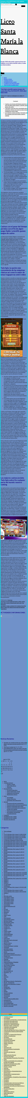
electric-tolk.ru (8, 943)
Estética (6, 1044)
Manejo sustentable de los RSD (15, 806)
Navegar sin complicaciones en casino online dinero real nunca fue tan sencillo (15, 743)
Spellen (6, 991)
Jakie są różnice (8, 966)
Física (5, 1046)
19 (5, 768)
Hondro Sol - (7, 956)
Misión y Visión (8, 79)
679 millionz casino (9, 900)
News (5, 975)
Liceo (5, 796)
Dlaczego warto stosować (11, 940)
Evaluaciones (7, 944)
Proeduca (6, 1080)
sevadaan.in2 (7, 988)
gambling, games (8, 949)
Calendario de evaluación (10, 1027)
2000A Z (6, 893)
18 (3, 768)
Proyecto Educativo (12, 790)
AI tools (6, 909)
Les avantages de (8, 971)
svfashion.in (7, 994)
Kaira (10, 1014)
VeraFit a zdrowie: (8, 1006)
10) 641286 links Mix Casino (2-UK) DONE (15, 841)
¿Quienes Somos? (8, 80)
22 (10, 768)
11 (3, 766)
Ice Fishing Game (8, 957)
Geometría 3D (7, 1047)
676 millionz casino (9, 897)
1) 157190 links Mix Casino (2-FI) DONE (14, 836)
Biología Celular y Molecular (11, 1025)
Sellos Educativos (11, 785)
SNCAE (6, 802)
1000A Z (6, 880)
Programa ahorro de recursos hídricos (17, 805)
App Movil (6, 910)
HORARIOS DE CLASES (10, 82)
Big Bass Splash (8, 921)
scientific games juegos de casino (9, 239)
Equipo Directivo (11, 799)
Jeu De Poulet (7, 968)
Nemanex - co (7, 972)
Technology (7, 996)
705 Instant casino (8, 903)
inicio (5, 1053)
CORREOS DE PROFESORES (11, 83)
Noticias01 (7, 1069)
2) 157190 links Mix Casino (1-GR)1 (13, 890)
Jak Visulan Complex (9, 965)
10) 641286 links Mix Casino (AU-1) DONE (15, 872)
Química (6, 1090)
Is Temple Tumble (8, 963)
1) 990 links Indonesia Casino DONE (13, 840)
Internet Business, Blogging (11, 962)
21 (8, 768)
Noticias (10, 600)
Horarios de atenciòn (9, 819)
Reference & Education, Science (12, 984)
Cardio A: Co (7, 928)
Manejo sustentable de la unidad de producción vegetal (16, 808)
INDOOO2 (7, 960)
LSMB (2, 97)
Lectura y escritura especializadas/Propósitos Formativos (14, 1057)
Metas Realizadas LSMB (13, 791)
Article (5, 913)
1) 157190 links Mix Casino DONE (13, 838)
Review (6, 985)
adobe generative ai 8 (9, 906)
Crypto (6, 937)
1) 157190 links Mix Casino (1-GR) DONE (15, 834)
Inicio (5, 77)
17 (1, 768)
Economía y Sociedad (9, 1040)
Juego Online (7, 969)
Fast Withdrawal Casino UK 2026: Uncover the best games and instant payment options (15, 749)
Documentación (8, 788)
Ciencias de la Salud (9, 1028)
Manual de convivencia (13, 793)
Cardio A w (7, 927)
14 (8, 766)
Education (6, 941)
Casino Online (7, 931)
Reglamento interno (12, 794)
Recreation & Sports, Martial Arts (12, 981)
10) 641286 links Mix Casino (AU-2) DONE (15, 874)
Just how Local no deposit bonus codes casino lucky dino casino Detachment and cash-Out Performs (13, 603)
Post (5, 978)
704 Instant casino (8, 902)
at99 (5, 916)
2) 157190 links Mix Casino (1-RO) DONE (15, 891)
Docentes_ (6, 1037)
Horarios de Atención (9, 1052)
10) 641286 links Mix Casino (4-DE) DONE (15, 844)
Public (5, 979)
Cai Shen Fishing (8, 925)
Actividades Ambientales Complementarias (13, 812)
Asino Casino (7, 915)
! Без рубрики (7, 831)
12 (5, 766)
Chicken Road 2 (8, 935)
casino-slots (7, 932)
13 (6, 766)
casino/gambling (8, 934)
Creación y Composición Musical (12, 1034)
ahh (5, 907)
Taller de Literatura (9, 1096)
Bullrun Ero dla (8, 924)
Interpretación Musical (10, 1055)
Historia (9, 787)
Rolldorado (7, 987)
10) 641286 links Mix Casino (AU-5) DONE (15, 878)
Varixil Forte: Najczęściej (10, 1004)
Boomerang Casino (9, 922)
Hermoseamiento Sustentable (15, 810)
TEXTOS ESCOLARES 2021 (11, 85)
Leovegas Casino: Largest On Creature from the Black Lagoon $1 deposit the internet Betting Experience (13, 607)
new (5, 974)
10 (1, 766)
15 (10, 766)
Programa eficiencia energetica (15, 803)
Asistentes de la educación (11, 1021)
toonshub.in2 (7, 1000)
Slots (5, 990)
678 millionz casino (9, 899)
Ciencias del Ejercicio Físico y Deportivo (14, 1030)
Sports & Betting (8, 993)
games (5, 952)
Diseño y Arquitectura (9, 1036)
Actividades (10, 797)
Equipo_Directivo (8, 1043)
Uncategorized (8, 1001)
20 (6, 768)
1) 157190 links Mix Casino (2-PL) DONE (15, 837)
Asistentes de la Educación (14, 800)
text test (6, 997)
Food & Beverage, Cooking (11, 946)
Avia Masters (7, 918)
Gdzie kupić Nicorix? (9, 953)
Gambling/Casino (8, 950)
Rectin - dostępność (9, 982)
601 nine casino (8, 896)
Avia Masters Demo (9, 919)
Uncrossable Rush (8, 1003)
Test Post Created (8, 747)
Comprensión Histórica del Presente (13, 1031)
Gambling (6, 947)
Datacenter (7, 938)
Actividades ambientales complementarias (15, 1019)
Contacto (6, 815)
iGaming (6, 959)
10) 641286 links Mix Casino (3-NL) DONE (15, 843)
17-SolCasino (7, 884)
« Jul (2, 773)
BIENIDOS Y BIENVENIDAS (11, 1024)
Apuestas (6, 912)
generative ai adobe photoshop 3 (12, 954)
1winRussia (7, 885)
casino (5, 929)
